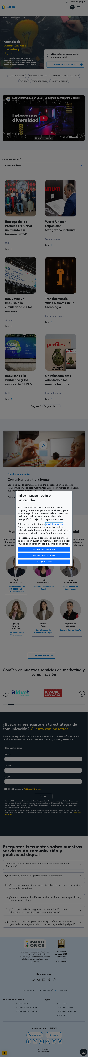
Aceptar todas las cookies (44, 549)
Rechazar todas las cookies (44, 555)
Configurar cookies (53, 561)
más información (54, 524)
